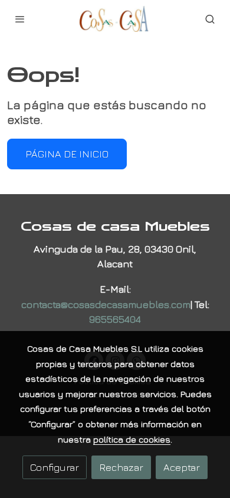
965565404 (115, 319)
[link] (115, 19)
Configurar (54, 467)
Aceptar (181, 467)
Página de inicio (67, 154)
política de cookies (131, 439)
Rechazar (121, 467)
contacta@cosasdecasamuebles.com (105, 304)
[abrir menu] (20, 19)
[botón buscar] (210, 19)
